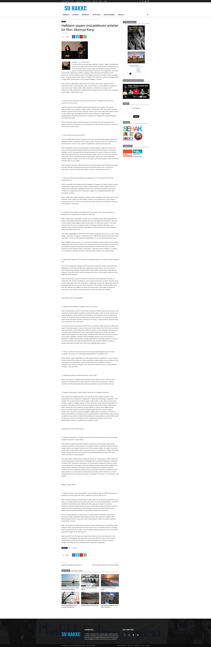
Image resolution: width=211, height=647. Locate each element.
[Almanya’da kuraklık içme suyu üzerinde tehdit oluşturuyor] (70, 598)
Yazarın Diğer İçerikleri (77, 570)
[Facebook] (140, 1)
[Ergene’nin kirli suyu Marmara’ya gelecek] (90, 580)
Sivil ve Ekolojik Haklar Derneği (104, 634)
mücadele (74, 547)
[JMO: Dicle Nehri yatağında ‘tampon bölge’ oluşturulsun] (110, 598)
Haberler (65, 14)
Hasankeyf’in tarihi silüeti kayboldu (89, 605)
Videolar (121, 14)
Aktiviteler (96, 14)
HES (69, 547)
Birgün (79, 62)
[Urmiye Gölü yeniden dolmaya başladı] (110, 580)
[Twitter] (145, 1)
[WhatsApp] (85, 36)
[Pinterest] (81, 36)
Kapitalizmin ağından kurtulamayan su (71, 565)
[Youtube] (148, 1)
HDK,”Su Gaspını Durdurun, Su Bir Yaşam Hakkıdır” (105, 565)
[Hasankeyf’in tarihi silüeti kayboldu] (90, 598)
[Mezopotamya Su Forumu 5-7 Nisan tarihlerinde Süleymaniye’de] (70, 580)
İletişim (100, 1)
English (105, 1)
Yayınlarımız (88, 1)
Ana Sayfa (63, 19)
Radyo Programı (109, 14)
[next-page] (65, 610)
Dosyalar (75, 14)
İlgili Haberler (65, 570)
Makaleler (85, 14)
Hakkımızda (95, 1)
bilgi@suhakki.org (99, 637)
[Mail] (143, 1)
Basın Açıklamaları (80, 1)
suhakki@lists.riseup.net (93, 639)
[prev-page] (62, 610)
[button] (148, 15)
